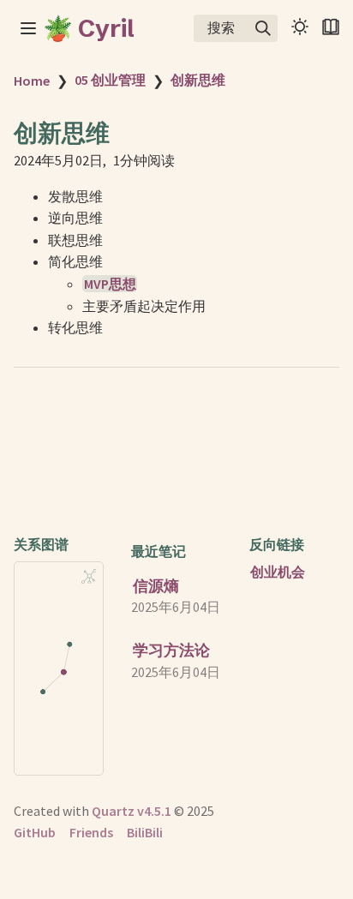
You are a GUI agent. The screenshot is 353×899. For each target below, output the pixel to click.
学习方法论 (171, 650)
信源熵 (156, 586)
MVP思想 (110, 283)
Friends (91, 832)
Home (32, 80)
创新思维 (198, 79)
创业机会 (277, 571)
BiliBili (145, 832)
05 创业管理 (110, 79)
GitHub (35, 832)
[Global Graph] (89, 576)
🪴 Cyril (89, 28)
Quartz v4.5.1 (131, 810)
